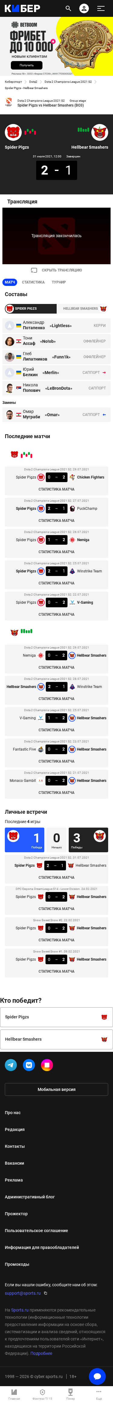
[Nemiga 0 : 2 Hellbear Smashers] (88, 130)
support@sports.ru (23, 1293)
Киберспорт (13, 81)
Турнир (59, 282)
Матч (10, 282)
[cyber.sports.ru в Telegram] (12, 1066)
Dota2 (33, 81)
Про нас (12, 1112)
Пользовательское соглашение (36, 1230)
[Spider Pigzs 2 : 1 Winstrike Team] (28, 130)
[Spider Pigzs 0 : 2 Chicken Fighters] (35, 133)
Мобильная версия (57, 1089)
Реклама (14, 1180)
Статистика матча (56, 489)
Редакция (15, 1129)
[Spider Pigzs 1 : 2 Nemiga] (30, 132)
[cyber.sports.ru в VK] (30, 1066)
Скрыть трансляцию (62, 270)
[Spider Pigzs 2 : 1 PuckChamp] (32, 130)
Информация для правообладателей (42, 1247)
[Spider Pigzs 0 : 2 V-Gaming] (25, 133)
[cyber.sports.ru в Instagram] (48, 1066)
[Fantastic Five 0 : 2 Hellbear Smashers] (81, 130)
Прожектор (16, 1213)
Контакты (15, 1146)
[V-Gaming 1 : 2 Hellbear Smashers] (83, 130)
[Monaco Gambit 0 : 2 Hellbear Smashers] (79, 130)
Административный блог (30, 1196)
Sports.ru (20, 1310)
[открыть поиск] (68, 8)
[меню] (101, 8)
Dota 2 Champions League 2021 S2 (68, 81)
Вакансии (14, 1163)
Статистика (33, 282)
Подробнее (41, 1353)
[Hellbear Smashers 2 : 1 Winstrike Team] (86, 130)
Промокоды (17, 1264)
